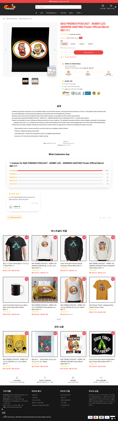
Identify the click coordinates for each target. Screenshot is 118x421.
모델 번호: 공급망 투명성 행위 (40, 405)
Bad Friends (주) (12, 19)
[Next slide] (55, 50)
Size (61, 41)
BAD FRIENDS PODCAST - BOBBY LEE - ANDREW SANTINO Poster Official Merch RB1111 (73, 362)
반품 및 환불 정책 (66, 400)
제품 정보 (35, 395)
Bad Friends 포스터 (25, 19)
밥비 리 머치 (66, 145)
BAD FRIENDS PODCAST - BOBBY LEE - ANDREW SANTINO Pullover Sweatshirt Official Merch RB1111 (102, 266)
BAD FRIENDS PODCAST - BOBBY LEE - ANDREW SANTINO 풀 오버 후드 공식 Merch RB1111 (44, 266)
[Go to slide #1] (25, 81)
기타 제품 (63, 402)
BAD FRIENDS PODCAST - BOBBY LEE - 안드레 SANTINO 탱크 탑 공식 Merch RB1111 (73, 307)
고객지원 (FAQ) (65, 405)
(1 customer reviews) (75, 34)
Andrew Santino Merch (73, 116)
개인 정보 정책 (36, 400)
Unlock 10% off (3, 413)
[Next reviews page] (109, 217)
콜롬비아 (65, 141)
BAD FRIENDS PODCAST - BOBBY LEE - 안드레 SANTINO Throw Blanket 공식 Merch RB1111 (44, 307)
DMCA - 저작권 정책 (37, 402)
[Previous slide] (6, 50)
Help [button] (115, 418)
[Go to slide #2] (35, 81)
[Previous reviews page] (100, 217)
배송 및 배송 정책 (66, 395)
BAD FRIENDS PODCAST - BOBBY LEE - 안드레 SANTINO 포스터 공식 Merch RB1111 (15, 362)
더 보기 (59, 319)
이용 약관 (35, 397)
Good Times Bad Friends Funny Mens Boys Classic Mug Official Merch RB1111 (15, 307)
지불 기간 (63, 397)
